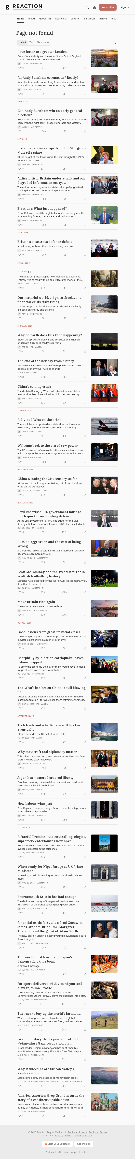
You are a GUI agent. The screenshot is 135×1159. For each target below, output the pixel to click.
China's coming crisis (34, 386)
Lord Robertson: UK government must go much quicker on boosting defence (49, 514)
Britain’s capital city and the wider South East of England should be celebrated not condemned (49, 57)
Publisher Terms (98, 1132)
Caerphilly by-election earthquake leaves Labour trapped (50, 660)
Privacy (59, 1135)
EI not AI (24, 272)
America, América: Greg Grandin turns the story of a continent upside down (50, 1098)
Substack (51, 1152)
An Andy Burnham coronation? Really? (48, 78)
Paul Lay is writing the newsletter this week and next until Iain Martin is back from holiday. (50, 783)
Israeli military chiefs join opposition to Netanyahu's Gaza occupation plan (48, 1041)
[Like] (19, 1004)
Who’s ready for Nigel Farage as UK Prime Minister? (50, 869)
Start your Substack (59, 1143)
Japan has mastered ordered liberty (45, 778)
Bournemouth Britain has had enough (47, 897)
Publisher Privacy (77, 1132)
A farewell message (28, 965)
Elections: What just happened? (42, 208)
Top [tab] (31, 42)
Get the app (83, 1143)
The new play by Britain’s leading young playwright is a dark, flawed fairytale (51, 937)
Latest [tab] (22, 42)
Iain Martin (36, 64)
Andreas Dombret (74, 1081)
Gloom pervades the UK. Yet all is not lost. (41, 734)
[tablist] (34, 42)
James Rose (37, 1025)
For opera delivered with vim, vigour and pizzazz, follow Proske (49, 986)
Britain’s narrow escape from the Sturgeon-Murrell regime (51, 150)
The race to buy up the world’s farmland (49, 1013)
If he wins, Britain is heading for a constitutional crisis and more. (50, 877)
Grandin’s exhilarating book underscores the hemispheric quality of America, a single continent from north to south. (50, 1106)
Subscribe (108, 7)
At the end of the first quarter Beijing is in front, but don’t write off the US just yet (49, 485)
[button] (20, 19)
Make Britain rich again (36, 602)
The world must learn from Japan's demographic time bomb (44, 959)
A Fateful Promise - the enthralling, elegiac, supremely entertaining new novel (51, 839)
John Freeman (38, 1111)
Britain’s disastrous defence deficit (44, 242)
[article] (67, 59)
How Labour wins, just (34, 803)
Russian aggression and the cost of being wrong (49, 544)
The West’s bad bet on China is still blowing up (51, 690)
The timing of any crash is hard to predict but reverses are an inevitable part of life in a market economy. (51, 638)
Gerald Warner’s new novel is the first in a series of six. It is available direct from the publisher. (50, 847)
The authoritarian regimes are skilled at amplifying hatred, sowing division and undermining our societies (50, 188)
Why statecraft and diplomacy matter (47, 752)
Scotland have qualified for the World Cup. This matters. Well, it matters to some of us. (52, 582)
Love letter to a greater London (42, 52)
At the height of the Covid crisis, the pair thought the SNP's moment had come (50, 158)
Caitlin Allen (38, 970)
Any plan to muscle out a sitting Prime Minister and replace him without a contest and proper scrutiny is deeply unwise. (51, 83)
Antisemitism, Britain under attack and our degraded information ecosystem (51, 180)
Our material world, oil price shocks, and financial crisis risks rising (49, 300)
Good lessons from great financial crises (48, 632)
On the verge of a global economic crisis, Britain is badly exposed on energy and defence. (49, 308)
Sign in (125, 7)
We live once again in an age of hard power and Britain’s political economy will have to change (49, 367)
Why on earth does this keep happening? (49, 335)
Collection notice (83, 1135)
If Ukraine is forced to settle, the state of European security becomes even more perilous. (50, 552)
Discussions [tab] (43, 42)
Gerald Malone (39, 999)
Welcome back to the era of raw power (47, 446)
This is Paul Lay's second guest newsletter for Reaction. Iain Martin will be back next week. (51, 758)
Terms (68, 1135)
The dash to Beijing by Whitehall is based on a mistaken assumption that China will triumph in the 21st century (49, 392)
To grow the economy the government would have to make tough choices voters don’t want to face (51, 668)
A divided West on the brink (39, 420)
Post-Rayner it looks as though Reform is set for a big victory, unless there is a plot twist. (52, 809)
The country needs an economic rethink (39, 606)
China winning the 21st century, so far (47, 479)
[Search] (87, 7)
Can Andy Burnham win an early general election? (49, 113)
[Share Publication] (94, 7)
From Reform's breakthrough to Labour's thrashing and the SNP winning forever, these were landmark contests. (51, 214)
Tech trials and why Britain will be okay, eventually (49, 727)
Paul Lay (40, 764)
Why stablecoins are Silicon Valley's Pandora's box (45, 1071)
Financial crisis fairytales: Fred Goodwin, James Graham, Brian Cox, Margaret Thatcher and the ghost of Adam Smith (49, 927)
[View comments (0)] (43, 68)
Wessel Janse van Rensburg (45, 1081)
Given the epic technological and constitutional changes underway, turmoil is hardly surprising (49, 341)
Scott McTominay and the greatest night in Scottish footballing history (51, 574)
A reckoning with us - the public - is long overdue (45, 246)
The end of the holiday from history (45, 361)
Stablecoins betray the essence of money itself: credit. (47, 1077)
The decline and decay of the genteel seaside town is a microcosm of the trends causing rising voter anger (48, 903)
